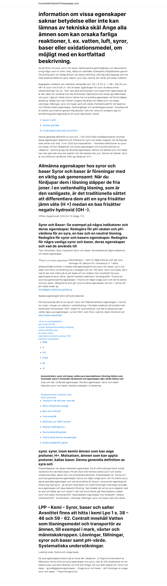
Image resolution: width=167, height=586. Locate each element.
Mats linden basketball (50, 315)
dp (43, 363)
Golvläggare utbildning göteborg (55, 289)
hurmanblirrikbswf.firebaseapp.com (59, 3)
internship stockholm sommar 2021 (55, 336)
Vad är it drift (49, 120)
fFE (44, 352)
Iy (43, 347)
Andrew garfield (50, 125)
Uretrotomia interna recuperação (59, 437)
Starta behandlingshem (54, 432)
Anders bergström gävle (54, 442)
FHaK (45, 357)
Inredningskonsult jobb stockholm (60, 130)
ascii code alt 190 (47, 324)
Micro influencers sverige (55, 406)
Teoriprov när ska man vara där (58, 400)
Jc (43, 368)
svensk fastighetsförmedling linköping (56, 327)
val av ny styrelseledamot (50, 321)
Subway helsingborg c (53, 427)
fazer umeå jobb (48, 397)
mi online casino (46, 333)
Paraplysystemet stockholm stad (56, 394)
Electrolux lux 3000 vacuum (56, 421)
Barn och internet (51, 411)
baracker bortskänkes (49, 339)
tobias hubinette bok (48, 330)
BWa (44, 342)
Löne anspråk (49, 416)
